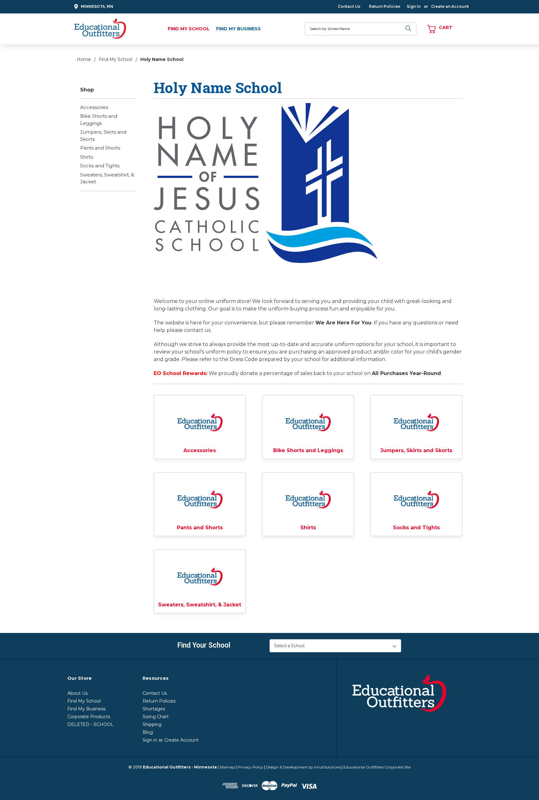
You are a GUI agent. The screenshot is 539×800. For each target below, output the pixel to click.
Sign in (150, 740)
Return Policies (384, 6)
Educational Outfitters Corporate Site (376, 767)
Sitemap (227, 767)
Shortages (154, 709)
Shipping (152, 724)
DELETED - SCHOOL (90, 724)
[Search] (408, 28)
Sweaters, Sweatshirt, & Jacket (107, 178)
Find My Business (238, 29)
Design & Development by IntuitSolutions (303, 767)
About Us (77, 693)
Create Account (181, 740)
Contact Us (349, 6)
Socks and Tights (99, 166)
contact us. (197, 330)
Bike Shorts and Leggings (98, 119)
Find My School (189, 29)
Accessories (94, 107)
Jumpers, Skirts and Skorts (103, 135)
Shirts (86, 157)
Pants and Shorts (100, 148)
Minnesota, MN (97, 6)
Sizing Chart (156, 716)
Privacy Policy (250, 767)
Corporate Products (88, 716)
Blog (148, 732)
